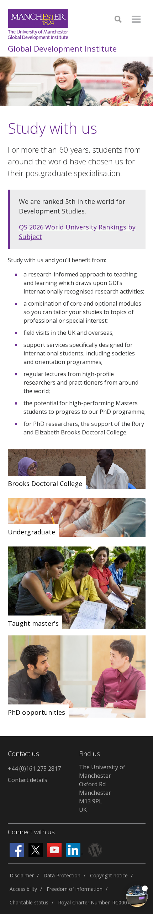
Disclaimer (22, 875)
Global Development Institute (62, 48)
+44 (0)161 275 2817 (34, 768)
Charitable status (29, 902)
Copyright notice (109, 875)
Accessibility (23, 889)
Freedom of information (74, 889)
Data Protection (61, 875)
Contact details (27, 780)
